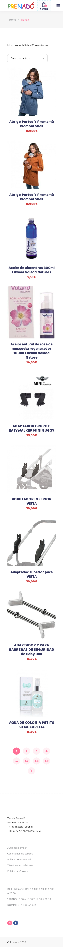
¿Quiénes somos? (17, 847)
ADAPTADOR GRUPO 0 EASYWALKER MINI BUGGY (31, 428)
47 (27, 761)
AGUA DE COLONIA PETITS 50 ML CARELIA (31, 725)
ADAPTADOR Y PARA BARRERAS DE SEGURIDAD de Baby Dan (31, 649)
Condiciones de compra (20, 853)
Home (12, 19)
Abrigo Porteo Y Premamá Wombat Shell (31, 124)
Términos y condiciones (20, 865)
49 (46, 761)
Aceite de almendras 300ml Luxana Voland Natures (31, 270)
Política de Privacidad (19, 859)
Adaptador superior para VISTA (31, 574)
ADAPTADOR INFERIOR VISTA (31, 501)
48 (36, 761)
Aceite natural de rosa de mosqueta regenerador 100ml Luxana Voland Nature (31, 351)
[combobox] (27, 58)
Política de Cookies (17, 871)
